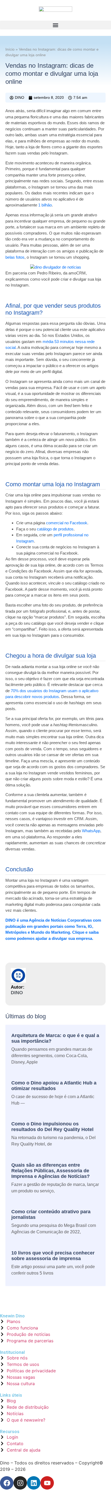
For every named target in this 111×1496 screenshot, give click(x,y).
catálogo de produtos (55, 529)
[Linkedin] (33, 1483)
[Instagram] (20, 1483)
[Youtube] (47, 1483)
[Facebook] (6, 1483)
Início (10, 49)
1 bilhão (45, 205)
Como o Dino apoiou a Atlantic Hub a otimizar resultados (53, 1085)
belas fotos (15, 257)
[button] (55, 25)
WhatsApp (91, 830)
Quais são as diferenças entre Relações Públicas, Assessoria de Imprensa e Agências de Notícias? (50, 1170)
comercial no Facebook (66, 523)
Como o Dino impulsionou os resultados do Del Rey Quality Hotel (52, 1126)
